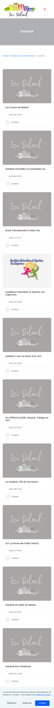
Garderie (15, 122)
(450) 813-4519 (15, 427)
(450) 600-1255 (15, 489)
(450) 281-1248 (15, 674)
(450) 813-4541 (15, 551)
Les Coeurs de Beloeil (16, 107)
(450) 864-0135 (15, 176)
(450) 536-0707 (15, 612)
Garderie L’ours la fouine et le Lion (23, 356)
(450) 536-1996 (15, 302)
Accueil (6, 56)
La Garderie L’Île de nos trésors (21, 482)
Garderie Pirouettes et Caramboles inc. (25, 169)
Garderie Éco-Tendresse (18, 666)
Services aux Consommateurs (23, 56)
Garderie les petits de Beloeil (20, 605)
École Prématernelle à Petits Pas (22, 230)
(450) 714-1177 (15, 238)
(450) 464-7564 (15, 363)
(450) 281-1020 (15, 115)
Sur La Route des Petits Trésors (22, 543)
